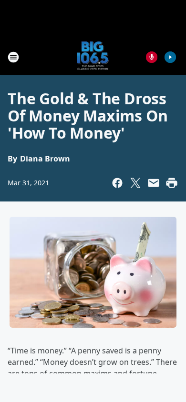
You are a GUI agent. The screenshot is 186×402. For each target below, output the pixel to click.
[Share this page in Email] (153, 183)
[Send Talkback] (151, 57)
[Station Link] (93, 56)
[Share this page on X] (135, 183)
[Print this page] (171, 183)
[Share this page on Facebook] (117, 183)
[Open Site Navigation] (13, 57)
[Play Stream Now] (170, 57)
